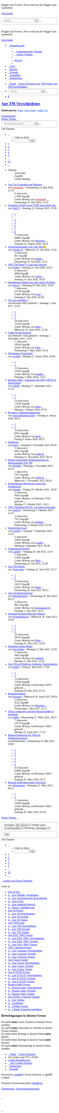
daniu (38, 326)
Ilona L (16, 285)
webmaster (18, 187)
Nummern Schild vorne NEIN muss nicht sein (32, 205)
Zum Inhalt (7, 13)
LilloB (15, 386)
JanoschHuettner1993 (23, 415)
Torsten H (17, 249)
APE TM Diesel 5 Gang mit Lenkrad (27, 264)
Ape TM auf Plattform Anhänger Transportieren (32, 664)
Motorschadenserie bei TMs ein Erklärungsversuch (24, 736)
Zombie (39, 374)
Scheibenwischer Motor (20, 646)
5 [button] (8, 155)
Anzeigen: (9, 824)
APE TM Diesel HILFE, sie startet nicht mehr (31, 507)
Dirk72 (16, 208)
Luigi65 (16, 531)
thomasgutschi (42, 607)
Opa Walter (18, 649)
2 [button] (8, 146)
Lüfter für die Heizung (19, 332)
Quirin (15, 267)
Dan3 (15, 445)
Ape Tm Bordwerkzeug (20, 593)
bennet (38, 258)
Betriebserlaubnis (17, 693)
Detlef (15, 667)
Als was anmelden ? (18, 300)
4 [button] (8, 152)
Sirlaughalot (18, 785)
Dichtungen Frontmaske (20, 353)
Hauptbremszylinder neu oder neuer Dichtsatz (31, 282)
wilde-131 (42, 110)
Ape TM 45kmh (16, 566)
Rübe (38, 560)
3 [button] (8, 149)
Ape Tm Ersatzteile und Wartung (25, 184)
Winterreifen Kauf (17, 528)
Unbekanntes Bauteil (19, 548)
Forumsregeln (8, 116)
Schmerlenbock (20, 616)
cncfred (16, 356)
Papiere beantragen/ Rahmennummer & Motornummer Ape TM (28, 461)
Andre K (39, 454)
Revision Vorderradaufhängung (24, 412)
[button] (9, 134)
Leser (38, 294)
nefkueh (39, 522)
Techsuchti (18, 569)
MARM (16, 465)
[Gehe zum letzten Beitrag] (48, 199)
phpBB (18, 1074)
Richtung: (30, 828)
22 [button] (9, 161)
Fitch (37, 347)
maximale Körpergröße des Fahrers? (26, 613)
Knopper (17, 696)
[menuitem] (28, 51)
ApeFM (16, 510)
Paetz (20, 110)
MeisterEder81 (20, 596)
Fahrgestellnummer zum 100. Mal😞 (27, 246)
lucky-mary (30, 110)
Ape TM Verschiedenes (20, 103)
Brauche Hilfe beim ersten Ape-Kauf (27, 782)
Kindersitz (13, 442)
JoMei (15, 717)
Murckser (40, 240)
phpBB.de (37, 1083)
